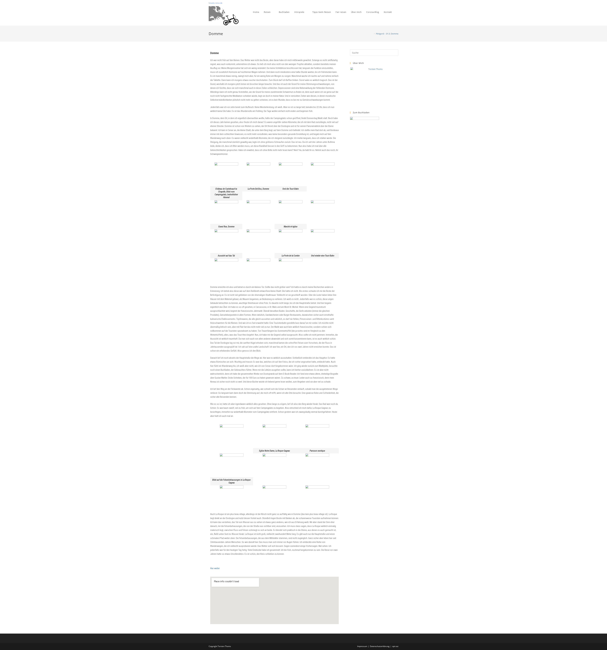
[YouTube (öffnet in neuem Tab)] (397, 3)
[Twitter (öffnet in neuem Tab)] (390, 3)
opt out (395, 646)
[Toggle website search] (397, 12)
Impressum (362, 646)
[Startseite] (372, 33)
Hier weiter (215, 568)
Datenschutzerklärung (379, 646)
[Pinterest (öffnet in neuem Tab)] (394, 3)
